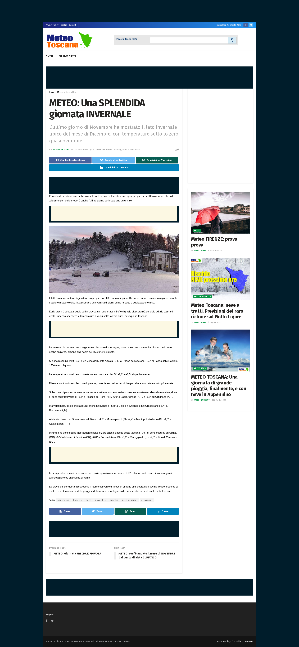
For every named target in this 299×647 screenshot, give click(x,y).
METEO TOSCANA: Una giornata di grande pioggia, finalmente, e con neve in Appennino (218, 385)
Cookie (64, 25)
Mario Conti (200, 250)
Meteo (60, 92)
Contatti (72, 25)
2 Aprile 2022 (215, 322)
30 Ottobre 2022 (216, 250)
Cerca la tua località (126, 39)
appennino (63, 500)
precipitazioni (129, 500)
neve (88, 500)
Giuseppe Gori (60, 149)
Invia (232, 40)
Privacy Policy (52, 25)
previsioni (146, 500)
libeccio (77, 500)
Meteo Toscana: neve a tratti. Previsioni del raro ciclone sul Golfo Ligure (217, 311)
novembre (100, 500)
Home (49, 55)
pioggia (114, 500)
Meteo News (67, 55)
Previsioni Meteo (202, 297)
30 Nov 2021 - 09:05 (84, 149)
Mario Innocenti (202, 400)
